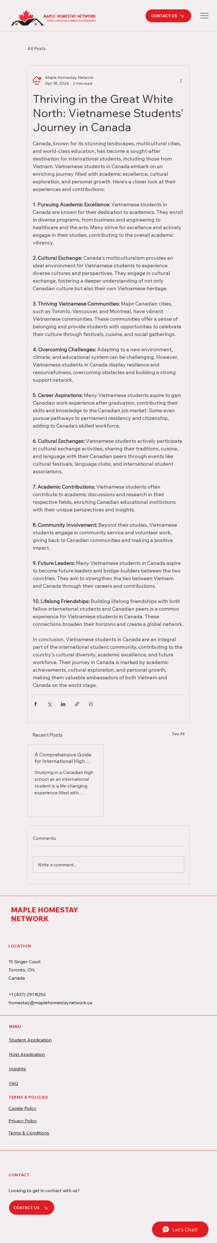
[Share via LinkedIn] (63, 704)
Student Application (30, 1040)
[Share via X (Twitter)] (49, 704)
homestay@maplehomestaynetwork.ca (50, 1002)
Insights (17, 1068)
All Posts (36, 48)
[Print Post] (91, 704)
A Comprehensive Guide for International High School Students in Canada (63, 757)
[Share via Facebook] (35, 704)
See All (178, 733)
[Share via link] (77, 704)
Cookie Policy (22, 1108)
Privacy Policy (22, 1120)
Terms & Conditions (28, 1133)
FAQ (13, 1083)
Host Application (27, 1054)
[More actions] (180, 80)
